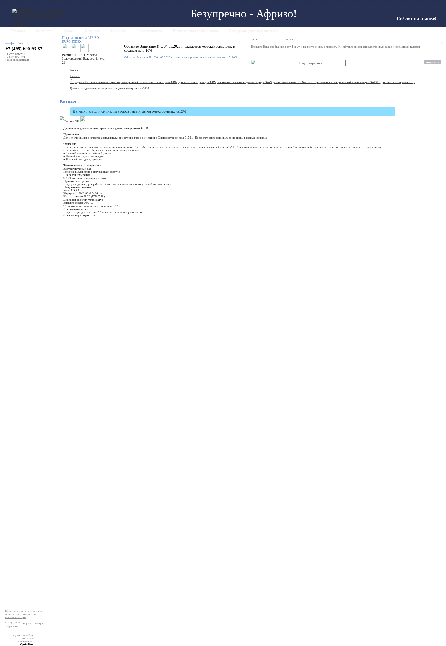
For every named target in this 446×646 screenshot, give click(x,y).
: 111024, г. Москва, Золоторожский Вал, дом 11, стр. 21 (83, 58)
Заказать (118, 30)
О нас (69, 30)
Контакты (44, 30)
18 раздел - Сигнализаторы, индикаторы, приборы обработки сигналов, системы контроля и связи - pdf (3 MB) (25, 565)
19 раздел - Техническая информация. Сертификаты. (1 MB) (26, 578)
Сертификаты (149, 30)
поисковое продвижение (24, 640)
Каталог (92, 30)
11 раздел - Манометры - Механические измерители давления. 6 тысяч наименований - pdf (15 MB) (27, 373)
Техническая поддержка (195, 30)
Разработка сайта (22, 635)
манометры (12, 613)
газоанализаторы (15, 617)
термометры (28, 613)
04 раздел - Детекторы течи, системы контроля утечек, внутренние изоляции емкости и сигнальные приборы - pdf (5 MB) (26, 164)
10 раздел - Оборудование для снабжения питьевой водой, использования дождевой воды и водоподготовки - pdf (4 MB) (27, 358)
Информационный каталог (253, 30)
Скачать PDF (72, 121)
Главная (17, 30)
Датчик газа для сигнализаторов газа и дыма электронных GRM (129, 111)
